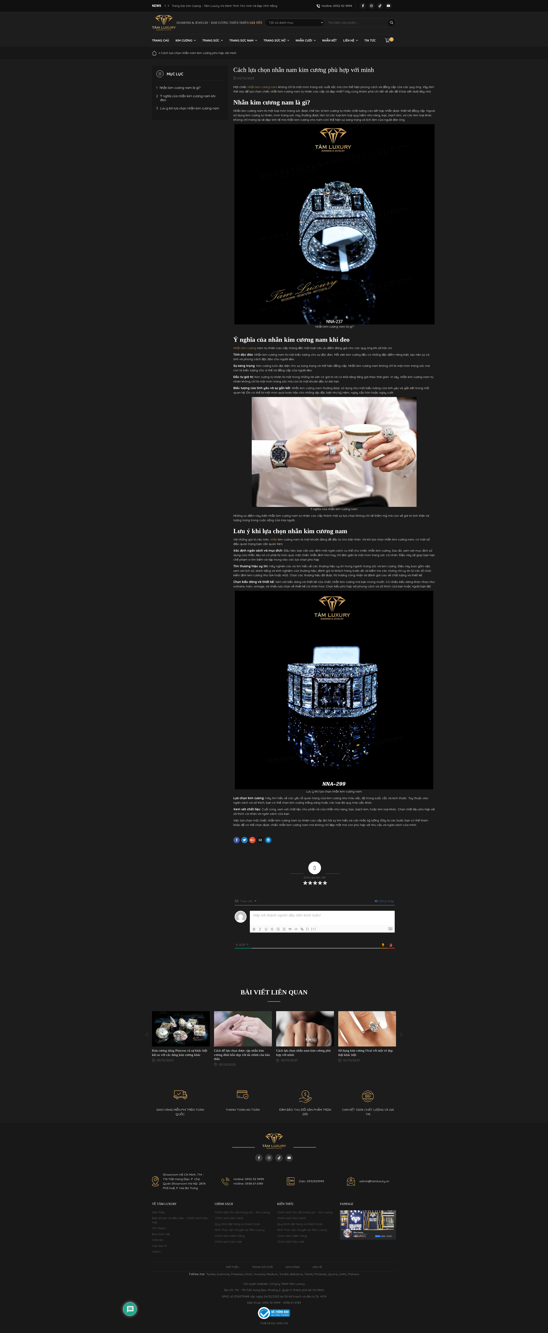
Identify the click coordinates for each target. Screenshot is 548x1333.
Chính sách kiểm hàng (229, 1235)
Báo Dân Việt (161, 1234)
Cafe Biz (157, 1240)
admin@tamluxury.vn (374, 1181)
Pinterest (237, 1274)
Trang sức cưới (262, 1267)
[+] (313, 928)
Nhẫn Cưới (304, 40)
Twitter (211, 1274)
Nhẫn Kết (329, 40)
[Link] (302, 929)
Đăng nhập (386, 901)
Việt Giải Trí (159, 1246)
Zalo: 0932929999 (311, 1181)
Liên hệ (348, 40)
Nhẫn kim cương (244, 348)
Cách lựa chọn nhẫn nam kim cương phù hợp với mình (241, 1053)
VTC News (158, 1228)
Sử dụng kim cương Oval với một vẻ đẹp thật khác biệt (303, 1053)
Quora (332, 1274)
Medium (272, 1274)
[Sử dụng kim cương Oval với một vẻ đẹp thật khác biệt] (305, 1028)
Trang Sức (210, 40)
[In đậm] (254, 929)
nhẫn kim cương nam (262, 87)
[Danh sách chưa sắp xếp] (284, 929)
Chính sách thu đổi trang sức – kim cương (242, 1212)
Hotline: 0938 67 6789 (248, 1183)
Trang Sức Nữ (275, 40)
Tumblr (284, 1274)
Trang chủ (160, 40)
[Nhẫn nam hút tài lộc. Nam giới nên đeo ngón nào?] (367, 1028)
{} (307, 928)
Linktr (342, 1274)
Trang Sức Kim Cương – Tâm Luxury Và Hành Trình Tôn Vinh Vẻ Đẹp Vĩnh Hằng (224, 5)
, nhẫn (273, 539)
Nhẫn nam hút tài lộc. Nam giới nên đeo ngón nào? (365, 1053)
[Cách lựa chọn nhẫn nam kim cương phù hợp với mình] (243, 1028)
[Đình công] (272, 929)
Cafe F (156, 1251)
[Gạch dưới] (266, 929)
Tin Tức (370, 40)
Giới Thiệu (158, 1212)
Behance (296, 1274)
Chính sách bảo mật (228, 1241)
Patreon (353, 1274)
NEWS (156, 6)
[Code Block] (296, 929)
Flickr (248, 1274)
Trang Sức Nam (241, 40)
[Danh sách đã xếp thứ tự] (278, 929)
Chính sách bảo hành (229, 1218)
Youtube (259, 1274)
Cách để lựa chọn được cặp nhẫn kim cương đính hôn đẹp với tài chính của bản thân (180, 1055)
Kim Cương (184, 40)
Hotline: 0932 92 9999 (249, 1179)
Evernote (223, 1274)
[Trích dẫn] (290, 929)
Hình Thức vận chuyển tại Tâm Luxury (240, 1229)
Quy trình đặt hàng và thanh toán (237, 1224)
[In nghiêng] (260, 929)
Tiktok (308, 1274)
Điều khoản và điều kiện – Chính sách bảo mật (180, 1220)
